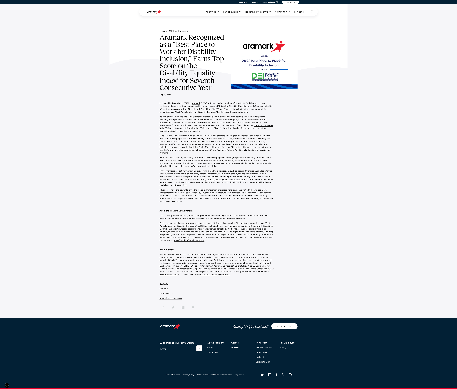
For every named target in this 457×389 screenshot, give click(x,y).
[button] (290, 2)
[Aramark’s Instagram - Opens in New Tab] (290, 374)
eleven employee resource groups (222, 157)
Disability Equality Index (240, 106)
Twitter (214, 274)
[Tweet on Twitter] (173, 307)
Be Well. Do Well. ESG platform (187, 116)
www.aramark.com (168, 274)
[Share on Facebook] (163, 307)
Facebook (205, 274)
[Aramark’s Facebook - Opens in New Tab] (276, 374)
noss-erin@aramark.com (170, 298)
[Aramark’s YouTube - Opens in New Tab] (262, 374)
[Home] (154, 12)
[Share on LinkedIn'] (183, 307)
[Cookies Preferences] (7, 385)
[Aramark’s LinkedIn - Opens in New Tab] (269, 374)
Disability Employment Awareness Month (226, 179)
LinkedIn (226, 274)
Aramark (196, 103)
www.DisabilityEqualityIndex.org (189, 240)
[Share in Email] (193, 307)
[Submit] (199, 348)
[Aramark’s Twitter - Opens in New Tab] (283, 374)
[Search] (312, 11)
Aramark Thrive (263, 157)
